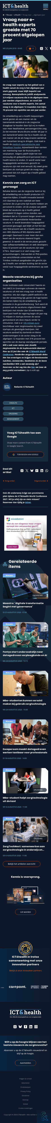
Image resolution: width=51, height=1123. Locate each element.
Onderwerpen (25, 1087)
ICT (13, 408)
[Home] (3, 15)
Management (13, 419)
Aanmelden (25, 1063)
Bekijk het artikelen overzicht (21, 864)
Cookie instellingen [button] (26, 1108)
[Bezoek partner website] (12, 987)
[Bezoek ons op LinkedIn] (30, 1026)
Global (25, 1104)
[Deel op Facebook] (36, 470)
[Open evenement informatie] (44, 1116)
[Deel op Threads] (41, 48)
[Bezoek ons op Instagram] (36, 1026)
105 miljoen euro (31, 323)
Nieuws (9, 15)
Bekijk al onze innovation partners (25, 970)
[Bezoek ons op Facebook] (25, 1026)
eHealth (17, 15)
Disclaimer (25, 1095)
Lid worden (25, 912)
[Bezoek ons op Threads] (15, 1026)
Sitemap (25, 1100)
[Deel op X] (46, 48)
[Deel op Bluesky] (31, 470)
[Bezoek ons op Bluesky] (20, 1026)
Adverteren (26, 1083)
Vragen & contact (25, 1079)
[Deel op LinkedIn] (41, 470)
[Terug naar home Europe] (15, 7)
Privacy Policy (26, 1091)
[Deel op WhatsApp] (46, 470)
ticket (28, 502)
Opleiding (13, 413)
